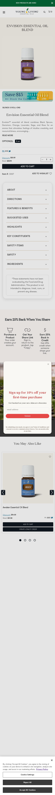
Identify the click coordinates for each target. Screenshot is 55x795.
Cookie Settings (27, 775)
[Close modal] (48, 364)
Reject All (27, 782)
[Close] (52, 760)
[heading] (27, 394)
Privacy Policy (42, 769)
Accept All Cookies (27, 790)
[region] (27, 775)
